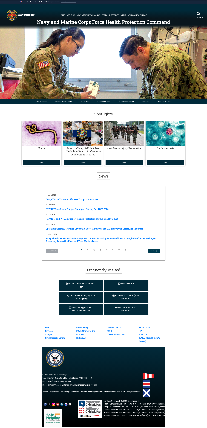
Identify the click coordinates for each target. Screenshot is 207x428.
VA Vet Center (144, 327)
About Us (146, 101)
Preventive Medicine (127, 101)
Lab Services (85, 101)
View (41, 162)
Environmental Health (64, 101)
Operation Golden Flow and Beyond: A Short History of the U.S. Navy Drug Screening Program (94, 228)
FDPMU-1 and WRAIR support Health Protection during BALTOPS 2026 (82, 219)
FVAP (141, 331)
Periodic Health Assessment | (82, 285)
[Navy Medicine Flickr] (66, 404)
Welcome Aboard (163, 101)
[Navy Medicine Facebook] (45, 404)
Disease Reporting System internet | (82, 297)
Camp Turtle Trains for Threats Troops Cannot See (72, 199)
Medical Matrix (127, 283)
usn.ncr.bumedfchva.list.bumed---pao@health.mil (119, 392)
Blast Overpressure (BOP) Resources (127, 297)
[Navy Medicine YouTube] (57, 404)
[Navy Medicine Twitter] (49, 404)
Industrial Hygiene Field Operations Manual (82, 309)
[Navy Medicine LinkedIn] (61, 404)
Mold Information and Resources (127, 309)
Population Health (105, 101)
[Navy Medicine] (21, 15)
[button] (69, 2)
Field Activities (43, 101)
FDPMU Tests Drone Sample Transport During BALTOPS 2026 (77, 209)
